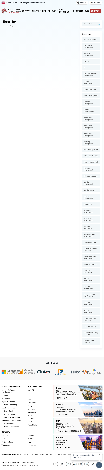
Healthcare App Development (89, 235)
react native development (88, 127)
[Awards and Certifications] (11, 372)
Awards (4, 439)
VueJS (30, 422)
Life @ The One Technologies (89, 295)
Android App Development (88, 219)
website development (88, 183)
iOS (29, 396)
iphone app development (88, 135)
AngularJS (32, 409)
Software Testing (90, 327)
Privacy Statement (28, 462)
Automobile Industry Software (91, 334)
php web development (88, 169)
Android (31, 393)
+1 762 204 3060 (12, 3)
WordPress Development (88, 211)
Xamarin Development (88, 303)
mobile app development (88, 119)
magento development (88, 197)
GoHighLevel (32, 412)
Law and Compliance (88, 271)
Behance (97, 3)
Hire (44, 11)
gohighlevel (88, 204)
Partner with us (7, 442)
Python (30, 406)
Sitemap (4, 462)
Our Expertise (64, 11)
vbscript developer (90, 39)
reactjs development (91, 96)
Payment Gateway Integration (90, 249)
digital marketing (90, 90)
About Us (5, 436)
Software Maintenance (88, 287)
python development (91, 156)
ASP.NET (31, 390)
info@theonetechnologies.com (34, 3)
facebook (55, 462)
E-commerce (6, 395)
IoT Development (90, 242)
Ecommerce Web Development (90, 257)
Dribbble (83, 3)
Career (30, 439)
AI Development (8, 424)
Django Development (88, 311)
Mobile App (6, 398)
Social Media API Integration (90, 319)
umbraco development (88, 103)
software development (88, 54)
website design (89, 190)
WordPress (32, 403)
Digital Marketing (8, 402)
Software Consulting (9, 405)
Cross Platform (33, 425)
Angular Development (88, 82)
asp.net (86, 61)
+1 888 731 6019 (75, 431)
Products (53, 11)
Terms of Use (14, 462)
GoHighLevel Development (12, 421)
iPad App (31, 400)
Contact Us (32, 445)
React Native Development (12, 417)
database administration (89, 111)
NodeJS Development (88, 279)
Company (26, 11)
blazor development (91, 162)
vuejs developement (91, 150)
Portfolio (78, 11)
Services (36, 11)
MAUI (30, 415)
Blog (87, 11)
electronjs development (88, 143)
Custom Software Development (8, 391)
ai (84, 67)
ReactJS (31, 419)
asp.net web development (88, 46)
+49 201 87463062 (63, 448)
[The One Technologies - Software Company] (12, 11)
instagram (68, 462)
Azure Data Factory (90, 264)
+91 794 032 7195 (62, 398)
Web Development (8, 408)
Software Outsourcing (88, 227)
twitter (62, 462)
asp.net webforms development (90, 74)
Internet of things (8, 414)
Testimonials (6, 445)
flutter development (90, 176)
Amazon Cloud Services (89, 342)
